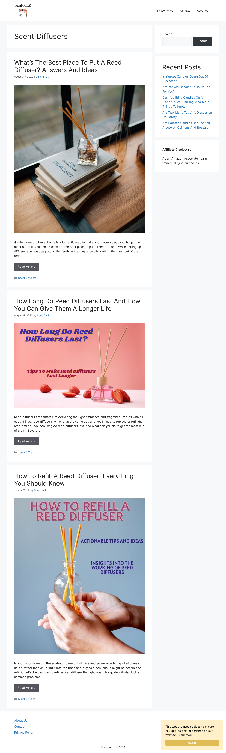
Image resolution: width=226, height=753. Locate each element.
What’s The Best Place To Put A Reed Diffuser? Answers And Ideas (68, 66)
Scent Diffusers (27, 277)
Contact (185, 10)
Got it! (192, 742)
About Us (202, 10)
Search (167, 34)
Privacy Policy (164, 10)
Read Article (26, 266)
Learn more (185, 735)
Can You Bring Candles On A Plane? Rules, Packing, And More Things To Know (185, 102)
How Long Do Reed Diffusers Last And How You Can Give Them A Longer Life (77, 304)
